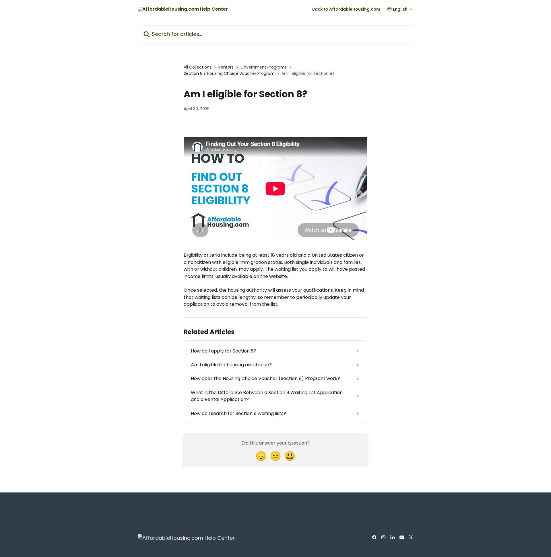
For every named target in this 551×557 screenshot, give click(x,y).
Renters (226, 67)
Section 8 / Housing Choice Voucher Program (229, 73)
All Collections (198, 67)
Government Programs (263, 67)
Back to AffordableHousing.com (346, 9)
